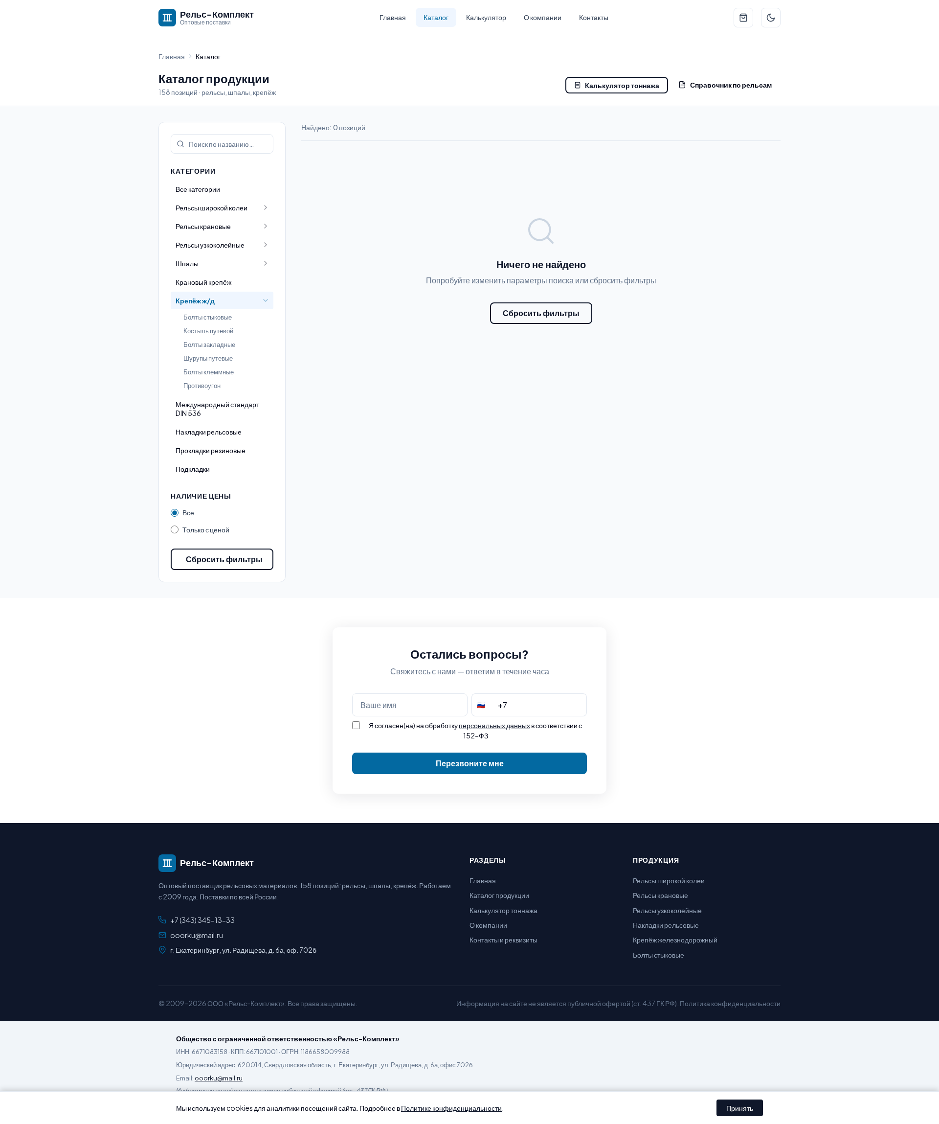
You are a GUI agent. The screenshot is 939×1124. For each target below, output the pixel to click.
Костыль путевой (208, 331)
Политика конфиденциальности (730, 1003)
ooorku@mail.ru (196, 935)
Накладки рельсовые (209, 431)
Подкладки (193, 468)
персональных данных (494, 725)
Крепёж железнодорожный (675, 939)
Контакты (593, 17)
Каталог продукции (499, 895)
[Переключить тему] (771, 17)
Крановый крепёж (203, 281)
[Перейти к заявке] (743, 17)
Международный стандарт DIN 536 (217, 408)
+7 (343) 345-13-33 (202, 920)
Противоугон (202, 386)
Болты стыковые (207, 317)
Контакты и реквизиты (503, 939)
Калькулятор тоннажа (622, 85)
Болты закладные (209, 344)
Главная (393, 17)
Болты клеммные (208, 372)
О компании (542, 17)
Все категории (198, 188)
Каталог (436, 17)
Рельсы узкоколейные (667, 910)
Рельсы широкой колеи (669, 880)
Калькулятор (486, 17)
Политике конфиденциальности (451, 1107)
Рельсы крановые (660, 895)
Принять (739, 1107)
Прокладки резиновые (211, 450)
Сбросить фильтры (224, 559)
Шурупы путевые (208, 358)
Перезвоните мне (470, 763)
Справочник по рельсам (731, 84)
